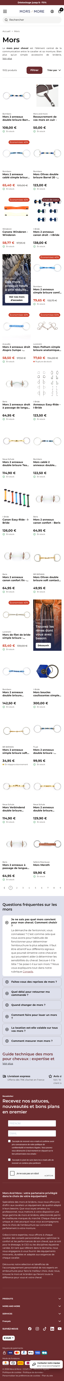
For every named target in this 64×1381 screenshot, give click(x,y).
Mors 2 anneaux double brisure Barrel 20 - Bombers (16, 118)
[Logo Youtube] (60, 1329)
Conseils (28, 971)
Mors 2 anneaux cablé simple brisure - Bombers (15, 176)
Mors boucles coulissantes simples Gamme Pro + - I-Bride (47, 694)
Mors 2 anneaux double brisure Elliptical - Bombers (15, 694)
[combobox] (32, 19)
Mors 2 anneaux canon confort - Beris (46, 521)
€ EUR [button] (7, 1338)
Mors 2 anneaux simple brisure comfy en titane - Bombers (47, 291)
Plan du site (47, 1375)
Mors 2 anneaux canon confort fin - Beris (14, 579)
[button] (32, 1321)
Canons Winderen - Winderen (15, 233)
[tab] (32, 945)
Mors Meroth (41, 864)
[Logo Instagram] (37, 1329)
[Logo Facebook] (30, 1329)
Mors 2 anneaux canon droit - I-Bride (46, 233)
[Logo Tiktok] (45, 1329)
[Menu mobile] (9, 11)
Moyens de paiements (12, 1348)
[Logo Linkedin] (52, 1329)
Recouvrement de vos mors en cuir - (45, 118)
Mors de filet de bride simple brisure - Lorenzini (16, 636)
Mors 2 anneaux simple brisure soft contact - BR (14, 751)
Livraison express (18, 1076)
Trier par (52, 70)
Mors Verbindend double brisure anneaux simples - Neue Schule (14, 809)
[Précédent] (4, 887)
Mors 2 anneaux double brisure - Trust (43, 751)
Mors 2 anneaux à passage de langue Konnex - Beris (14, 866)
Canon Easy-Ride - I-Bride (15, 521)
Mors (17, 31)
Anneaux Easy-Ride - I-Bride (46, 406)
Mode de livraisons (11, 1358)
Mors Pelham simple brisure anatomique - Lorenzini (47, 348)
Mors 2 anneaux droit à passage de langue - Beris (16, 406)
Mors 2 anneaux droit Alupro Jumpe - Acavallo (16, 348)
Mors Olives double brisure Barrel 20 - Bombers (45, 176)
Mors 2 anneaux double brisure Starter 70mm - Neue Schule (47, 809)
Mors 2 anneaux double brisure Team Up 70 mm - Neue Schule (16, 464)
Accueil (6, 31)
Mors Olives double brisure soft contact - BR (47, 579)
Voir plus (7, 58)
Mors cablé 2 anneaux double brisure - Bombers (45, 464)
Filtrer (34, 70)
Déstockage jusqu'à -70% (32, 2)
